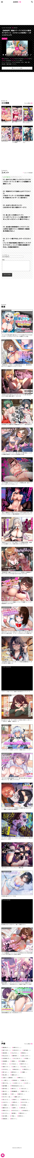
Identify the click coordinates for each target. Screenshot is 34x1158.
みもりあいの (18, 1058)
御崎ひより (15, 1075)
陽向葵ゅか (7, 1047)
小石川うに (6, 1102)
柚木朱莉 (6, 1088)
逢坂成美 (6, 1053)
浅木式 (5, 1064)
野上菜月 (6, 1075)
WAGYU (30, 58)
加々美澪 (6, 1116)
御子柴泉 (27, 1050)
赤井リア (14, 1118)
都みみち (6, 1091)
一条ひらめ (24, 1088)
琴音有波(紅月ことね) (18, 1086)
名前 (17, 255)
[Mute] (18, 55)
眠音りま (21, 1094)
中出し (22, 62)
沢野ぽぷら (27, 1069)
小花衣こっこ (18, 1083)
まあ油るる (26, 1110)
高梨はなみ (17, 1069)
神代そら (15, 1088)
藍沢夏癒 (6, 1086)
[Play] (3, 55)
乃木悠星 (25, 1105)
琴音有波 (16, 1080)
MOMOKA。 (7, 58)
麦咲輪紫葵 (15, 1091)
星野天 (15, 1107)
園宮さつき (25, 1091)
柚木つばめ (7, 1050)
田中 (14, 1094)
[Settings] (25, 55)
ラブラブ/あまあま (16, 62)
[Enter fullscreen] (30, 55)
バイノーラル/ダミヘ (6, 62)
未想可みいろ (26, 1099)
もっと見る (27, 103)
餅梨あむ (25, 1053)
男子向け (16, 27)
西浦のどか (6, 1110)
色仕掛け (4, 64)
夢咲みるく (23, 1113)
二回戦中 (6, 1105)
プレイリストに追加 (17, 68)
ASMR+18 (19, 1148)
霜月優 (14, 1113)
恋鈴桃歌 (6, 1061)
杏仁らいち (6, 1099)
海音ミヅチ (6, 1066)
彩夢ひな (21, 1116)
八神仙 (13, 1116)
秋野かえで (17, 1047)
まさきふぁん (16, 1110)
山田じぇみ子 (26, 1055)
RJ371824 (4, 38)
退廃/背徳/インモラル (11, 64)
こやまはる (14, 1064)
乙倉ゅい (16, 1066)
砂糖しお (25, 1080)
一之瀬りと (6, 1080)
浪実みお (16, 1102)
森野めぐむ (15, 1105)
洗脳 (26, 62)
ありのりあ (25, 1102)
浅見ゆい (16, 1099)
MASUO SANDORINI (19, 58)
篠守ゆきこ (15, 1072)
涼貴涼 (14, 1061)
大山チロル (15, 1053)
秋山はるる (6, 1055)
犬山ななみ (8, 60)
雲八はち (6, 1072)
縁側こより (19, 1096)
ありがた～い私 (8, 1096)
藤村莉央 (16, 1055)
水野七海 (24, 1107)
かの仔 (27, 1083)
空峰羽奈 (6, 1118)
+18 (17, 2)
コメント (17, 260)
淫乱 (29, 62)
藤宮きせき (6, 1107)
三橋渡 (24, 1072)
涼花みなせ (17, 1050)
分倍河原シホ (7, 1058)
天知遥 (27, 1058)
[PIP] (28, 55)
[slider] (8, 55)
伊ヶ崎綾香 (23, 1061)
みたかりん (6, 1113)
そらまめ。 (25, 1066)
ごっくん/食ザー (19, 60)
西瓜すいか (24, 1064)
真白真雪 (6, 1094)
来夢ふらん (22, 1077)
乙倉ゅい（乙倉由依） (9, 1077)
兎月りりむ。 (7, 1083)
